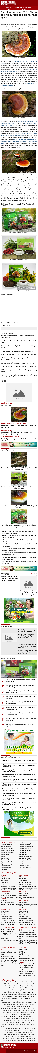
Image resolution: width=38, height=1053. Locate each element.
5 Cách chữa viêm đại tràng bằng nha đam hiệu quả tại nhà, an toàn (18, 358)
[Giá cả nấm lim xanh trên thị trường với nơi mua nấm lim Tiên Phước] (19, 669)
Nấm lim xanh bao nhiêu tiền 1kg (28, 937)
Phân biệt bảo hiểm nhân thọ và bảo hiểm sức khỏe (18, 363)
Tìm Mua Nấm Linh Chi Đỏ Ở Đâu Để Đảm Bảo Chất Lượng (18, 341)
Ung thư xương (24, 862)
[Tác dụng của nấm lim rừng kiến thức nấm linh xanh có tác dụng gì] (28, 583)
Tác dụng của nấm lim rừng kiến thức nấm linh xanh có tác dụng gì (28, 593)
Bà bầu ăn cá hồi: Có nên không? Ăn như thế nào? (18, 366)
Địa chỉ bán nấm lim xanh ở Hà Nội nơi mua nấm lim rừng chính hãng (19, 558)
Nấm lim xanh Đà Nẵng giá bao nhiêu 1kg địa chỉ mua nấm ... (20, 691)
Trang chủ (1, 7)
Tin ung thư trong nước (8, 929)
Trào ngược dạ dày (25, 882)
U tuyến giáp (23, 902)
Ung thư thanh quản (25, 860)
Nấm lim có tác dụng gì (8, 922)
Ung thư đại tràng (24, 858)
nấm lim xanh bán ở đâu (17, 984)
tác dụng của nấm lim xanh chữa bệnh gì (18, 998)
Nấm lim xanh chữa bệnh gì (27, 934)
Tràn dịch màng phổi (7, 902)
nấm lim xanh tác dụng (21, 1006)
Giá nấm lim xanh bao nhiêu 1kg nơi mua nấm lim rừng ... (20, 686)
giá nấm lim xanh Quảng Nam (17, 1034)
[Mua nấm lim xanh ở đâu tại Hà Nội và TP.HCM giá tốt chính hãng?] (19, 497)
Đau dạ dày (22, 878)
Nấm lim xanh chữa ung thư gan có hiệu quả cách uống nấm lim (19, 765)
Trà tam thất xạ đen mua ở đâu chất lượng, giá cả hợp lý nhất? (19, 370)
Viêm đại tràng (23, 880)
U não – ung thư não (25, 856)
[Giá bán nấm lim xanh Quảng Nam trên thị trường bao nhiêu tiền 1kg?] (19, 414)
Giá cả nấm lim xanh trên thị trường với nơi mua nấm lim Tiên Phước (18, 549)
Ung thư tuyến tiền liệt (26, 846)
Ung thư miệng (5, 865)
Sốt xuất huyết (23, 917)
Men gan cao (5, 880)
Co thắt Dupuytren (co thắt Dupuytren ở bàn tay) (17, 351)
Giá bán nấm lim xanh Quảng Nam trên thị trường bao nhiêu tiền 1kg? (19, 426)
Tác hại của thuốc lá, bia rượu (8, 953)
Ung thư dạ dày (24, 865)
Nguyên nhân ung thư (7, 850)
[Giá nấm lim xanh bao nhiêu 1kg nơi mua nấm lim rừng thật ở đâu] (19, 516)
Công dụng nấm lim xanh (9, 888)
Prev (2, 582)
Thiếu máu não (23, 911)
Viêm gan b (4, 877)
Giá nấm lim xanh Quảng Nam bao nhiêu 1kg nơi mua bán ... (20, 725)
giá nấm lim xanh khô (16, 982)
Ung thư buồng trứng (7, 852)
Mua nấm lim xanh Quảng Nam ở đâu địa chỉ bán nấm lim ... (20, 713)
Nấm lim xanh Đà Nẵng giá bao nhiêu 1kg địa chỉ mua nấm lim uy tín (19, 487)
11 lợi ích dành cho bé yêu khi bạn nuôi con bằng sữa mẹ (18, 346)
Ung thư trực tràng (6, 864)
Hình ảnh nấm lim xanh (26, 958)
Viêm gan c (4, 882)
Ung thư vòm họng (25, 843)
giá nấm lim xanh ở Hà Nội (18, 1020)
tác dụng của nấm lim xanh (16, 1004)
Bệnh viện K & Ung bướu (8, 933)
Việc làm (33, 1051)
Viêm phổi (4, 900)
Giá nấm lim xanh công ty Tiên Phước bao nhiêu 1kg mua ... (20, 702)
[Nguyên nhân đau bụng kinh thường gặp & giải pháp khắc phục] (9, 637)
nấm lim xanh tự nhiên (13, 992)
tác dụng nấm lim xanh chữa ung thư (19, 1040)
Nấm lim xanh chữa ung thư (28, 890)
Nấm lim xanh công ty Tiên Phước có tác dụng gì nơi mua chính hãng (19, 780)
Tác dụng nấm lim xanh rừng (10, 904)
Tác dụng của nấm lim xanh (28, 886)
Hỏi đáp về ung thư (7, 848)
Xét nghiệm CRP (6, 405)
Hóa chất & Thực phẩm (8, 958)
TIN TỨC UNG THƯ (6, 403)
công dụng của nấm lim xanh (17, 994)
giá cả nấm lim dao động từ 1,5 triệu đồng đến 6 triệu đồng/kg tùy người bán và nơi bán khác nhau (19, 141)
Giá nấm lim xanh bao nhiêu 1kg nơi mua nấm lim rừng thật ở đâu (19, 526)
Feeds (19, 1051)
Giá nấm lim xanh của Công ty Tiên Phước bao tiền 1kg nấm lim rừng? (19, 562)
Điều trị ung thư (5, 846)
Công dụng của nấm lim (26, 960)
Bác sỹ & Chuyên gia (7, 935)
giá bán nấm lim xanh (14, 1010)
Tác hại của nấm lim (25, 957)
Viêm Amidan (5, 911)
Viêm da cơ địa (23, 893)
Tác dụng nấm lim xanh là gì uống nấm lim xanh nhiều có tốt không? (18, 775)
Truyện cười (23, 949)
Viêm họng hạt (5, 913)
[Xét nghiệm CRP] (19, 392)
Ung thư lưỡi (5, 858)
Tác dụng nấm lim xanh (26, 922)
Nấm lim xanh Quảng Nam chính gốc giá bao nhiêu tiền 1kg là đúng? (19, 536)
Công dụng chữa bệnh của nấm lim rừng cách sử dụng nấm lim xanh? (19, 803)
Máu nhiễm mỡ (24, 915)
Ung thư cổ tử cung (25, 844)
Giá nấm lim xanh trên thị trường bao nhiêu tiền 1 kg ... (21, 697)
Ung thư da (4, 869)
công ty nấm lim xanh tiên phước (21, 1002)
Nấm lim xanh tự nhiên (26, 920)
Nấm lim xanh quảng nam (9, 960)
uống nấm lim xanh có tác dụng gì (20, 1018)
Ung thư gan (23, 852)
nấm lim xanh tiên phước (16, 990)
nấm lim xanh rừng (18, 988)
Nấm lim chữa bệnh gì (26, 973)
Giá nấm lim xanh (6, 917)
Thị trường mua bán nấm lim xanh (13, 423)
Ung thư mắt (23, 864)
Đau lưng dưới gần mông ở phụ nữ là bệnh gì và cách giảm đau (27, 646)
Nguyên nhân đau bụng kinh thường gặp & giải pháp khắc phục (26, 635)
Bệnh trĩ (21, 877)
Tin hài (21, 951)
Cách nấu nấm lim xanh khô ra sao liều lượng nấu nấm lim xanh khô (19, 794)
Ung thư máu (5, 854)
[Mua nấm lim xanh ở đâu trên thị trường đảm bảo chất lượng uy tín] (19, 459)
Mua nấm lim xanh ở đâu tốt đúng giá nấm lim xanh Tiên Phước (19, 545)
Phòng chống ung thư (26, 967)
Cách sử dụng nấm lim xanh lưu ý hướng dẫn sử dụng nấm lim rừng (19, 770)
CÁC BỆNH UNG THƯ (9, 843)
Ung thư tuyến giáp (7, 862)
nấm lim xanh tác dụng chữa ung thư (17, 1028)
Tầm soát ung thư (6, 951)
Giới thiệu (26, 1051)
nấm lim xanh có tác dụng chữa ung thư (18, 1038)
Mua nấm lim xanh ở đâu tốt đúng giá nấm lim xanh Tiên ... (20, 708)
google (36, 22)
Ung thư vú (4, 856)
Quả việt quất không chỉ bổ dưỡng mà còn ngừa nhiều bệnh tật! (17, 336)
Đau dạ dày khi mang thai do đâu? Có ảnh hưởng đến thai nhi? (19, 439)
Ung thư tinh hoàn (25, 850)
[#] (8, 3)
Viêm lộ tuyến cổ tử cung (8, 895)
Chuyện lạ (22, 953)
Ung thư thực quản (25, 848)
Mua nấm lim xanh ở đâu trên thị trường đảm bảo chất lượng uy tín (19, 468)
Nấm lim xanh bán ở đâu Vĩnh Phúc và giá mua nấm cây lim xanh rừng (9, 578)
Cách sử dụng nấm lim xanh (28, 888)
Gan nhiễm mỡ (5, 878)
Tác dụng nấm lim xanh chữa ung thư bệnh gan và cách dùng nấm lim (19, 789)
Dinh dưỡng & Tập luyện (27, 932)
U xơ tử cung (5, 893)
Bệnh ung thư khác (25, 867)
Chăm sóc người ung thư (27, 931)
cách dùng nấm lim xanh (17, 1022)
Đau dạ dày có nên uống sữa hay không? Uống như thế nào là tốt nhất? (19, 376)
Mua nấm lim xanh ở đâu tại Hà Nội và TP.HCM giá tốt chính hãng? (19, 507)
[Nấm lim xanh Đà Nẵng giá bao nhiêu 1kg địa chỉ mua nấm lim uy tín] (19, 478)
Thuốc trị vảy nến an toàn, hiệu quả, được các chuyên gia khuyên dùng (16, 433)
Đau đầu (3, 915)
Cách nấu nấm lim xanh (8, 924)
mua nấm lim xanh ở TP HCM (15, 1012)
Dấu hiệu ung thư (6, 844)
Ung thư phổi (23, 854)
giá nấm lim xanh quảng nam (16, 996)
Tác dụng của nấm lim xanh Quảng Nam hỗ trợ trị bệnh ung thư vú (19, 808)
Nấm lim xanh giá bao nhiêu (9, 897)
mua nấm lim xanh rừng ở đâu (21, 1014)
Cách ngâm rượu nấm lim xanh (9, 965)
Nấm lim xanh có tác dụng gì (28, 942)
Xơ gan (3, 884)
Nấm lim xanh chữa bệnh (8, 890)
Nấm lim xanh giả (24, 955)
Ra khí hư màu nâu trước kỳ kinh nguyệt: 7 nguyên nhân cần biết (27, 652)
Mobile (10, 1051)
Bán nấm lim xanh (6, 918)
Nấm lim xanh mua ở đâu (27, 971)
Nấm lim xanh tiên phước (9, 962)
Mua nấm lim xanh (25, 918)
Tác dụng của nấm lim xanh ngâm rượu (9, 937)
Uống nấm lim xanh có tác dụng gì (27, 976)
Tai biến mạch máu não (26, 913)
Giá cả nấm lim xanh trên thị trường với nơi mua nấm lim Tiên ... (18, 799)
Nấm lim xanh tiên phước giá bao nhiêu (28, 945)
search (35, 3)
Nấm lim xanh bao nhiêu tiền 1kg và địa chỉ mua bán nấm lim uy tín (18, 541)
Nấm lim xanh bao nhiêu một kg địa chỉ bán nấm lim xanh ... (21, 719)
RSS (15, 1051)
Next (35, 582)
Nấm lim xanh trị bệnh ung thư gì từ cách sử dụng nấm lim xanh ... (19, 784)
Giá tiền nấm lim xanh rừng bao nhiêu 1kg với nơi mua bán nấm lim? (19, 553)
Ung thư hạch (5, 860)
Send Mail (34, 22)
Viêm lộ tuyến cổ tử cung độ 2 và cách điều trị (26, 630)
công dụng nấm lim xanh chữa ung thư (19, 1024)
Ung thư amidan (6, 867)
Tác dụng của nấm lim (8, 920)
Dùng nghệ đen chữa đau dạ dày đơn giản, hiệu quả (18, 354)
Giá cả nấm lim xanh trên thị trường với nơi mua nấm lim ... (20, 680)
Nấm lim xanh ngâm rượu (27, 924)
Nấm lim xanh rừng (25, 884)
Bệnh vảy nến (23, 895)
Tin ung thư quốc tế (7, 931)
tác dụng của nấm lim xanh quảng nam (17, 1008)
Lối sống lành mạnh (7, 956)
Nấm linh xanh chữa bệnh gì (28, 940)
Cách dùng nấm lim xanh (8, 886)
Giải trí (21, 969)
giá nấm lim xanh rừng (15, 986)
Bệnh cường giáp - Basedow (28, 904)
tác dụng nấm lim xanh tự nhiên (16, 1016)
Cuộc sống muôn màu (26, 966)
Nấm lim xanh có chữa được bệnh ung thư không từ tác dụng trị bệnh (19, 761)
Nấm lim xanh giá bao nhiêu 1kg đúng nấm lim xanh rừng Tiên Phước (18, 532)
